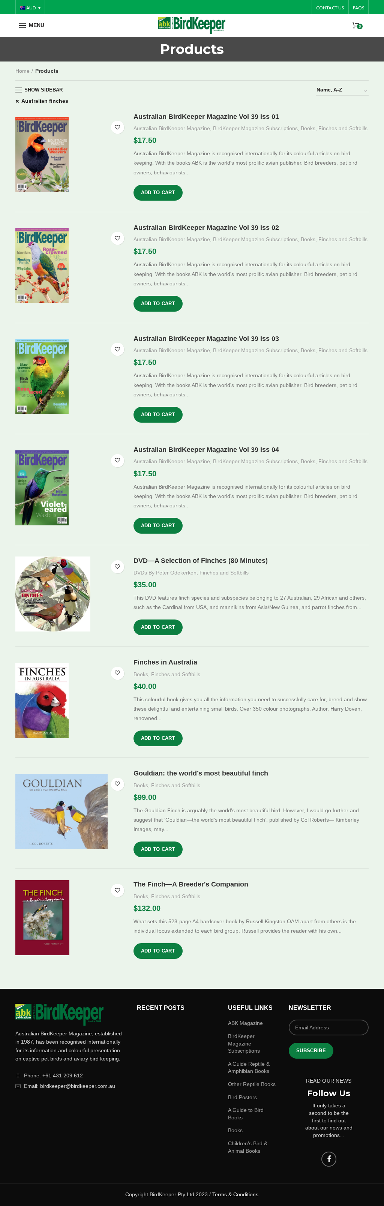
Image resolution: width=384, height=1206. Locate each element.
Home (22, 71)
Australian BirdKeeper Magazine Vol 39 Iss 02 (206, 227)
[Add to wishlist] (117, 127)
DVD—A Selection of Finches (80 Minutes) (201, 560)
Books (308, 128)
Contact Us (330, 7)
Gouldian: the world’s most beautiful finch (201, 773)
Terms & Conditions (235, 1194)
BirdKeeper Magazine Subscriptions (255, 128)
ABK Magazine (245, 1023)
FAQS (358, 7)
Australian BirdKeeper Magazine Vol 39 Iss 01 (206, 116)
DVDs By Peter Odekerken (165, 573)
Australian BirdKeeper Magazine (172, 128)
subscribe (311, 1050)
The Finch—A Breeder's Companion (191, 884)
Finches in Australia (165, 662)
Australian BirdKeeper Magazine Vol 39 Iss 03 (206, 338)
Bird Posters (242, 1097)
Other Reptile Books (252, 1084)
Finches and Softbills (343, 128)
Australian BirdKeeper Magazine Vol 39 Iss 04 (206, 449)
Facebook (328, 1159)
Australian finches (44, 101)
